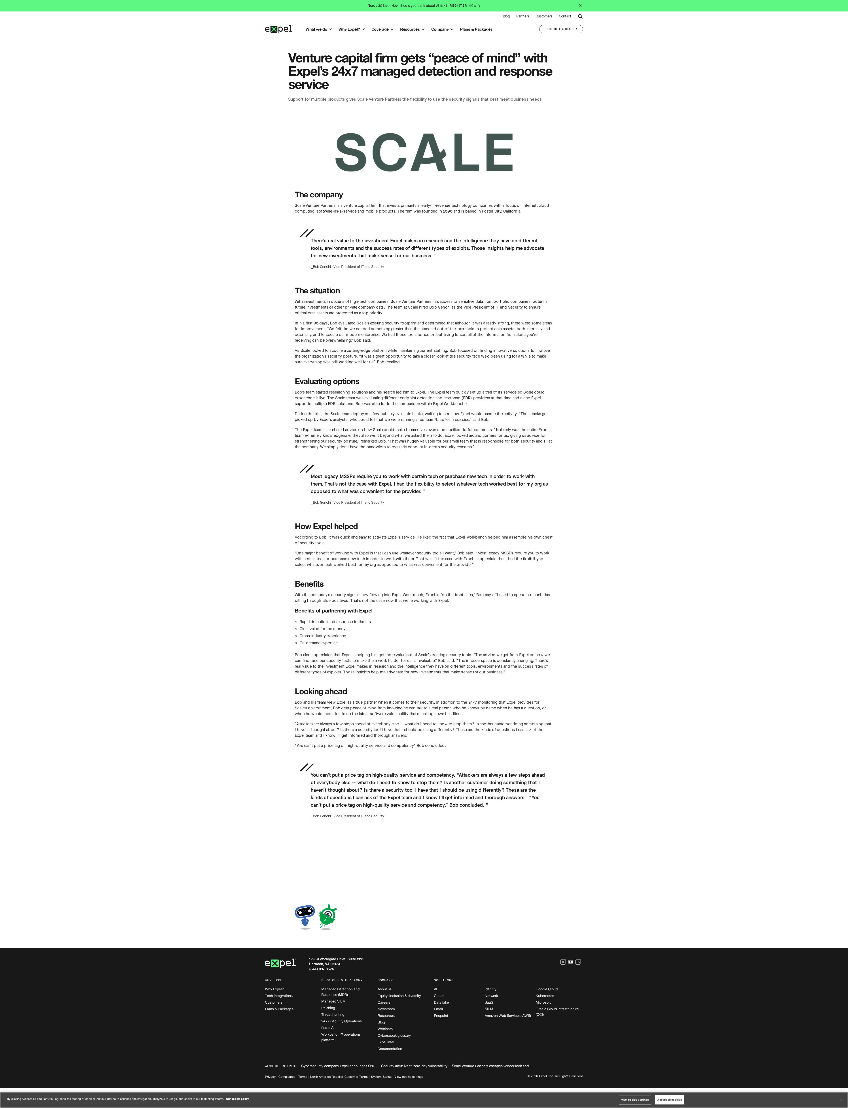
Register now (463, 6)
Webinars (385, 1029)
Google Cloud (547, 989)
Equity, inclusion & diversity (399, 995)
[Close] (841, 1099)
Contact (565, 16)
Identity (490, 989)
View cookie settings (408, 1076)
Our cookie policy (237, 1099)
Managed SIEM (333, 1001)
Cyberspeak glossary (394, 1035)
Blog (506, 16)
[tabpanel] (424, 252)
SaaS (489, 1002)
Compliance (287, 1076)
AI (435, 989)
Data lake (441, 1002)
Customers (544, 16)
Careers (384, 1002)
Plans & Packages (279, 1009)
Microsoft (543, 1002)
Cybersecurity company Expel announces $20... (339, 1066)
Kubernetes (545, 995)
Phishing (328, 1008)
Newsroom (386, 1009)
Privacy (270, 1076)
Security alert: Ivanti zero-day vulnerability (414, 1066)
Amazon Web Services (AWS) (508, 1015)
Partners (522, 16)
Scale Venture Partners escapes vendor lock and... (491, 1066)
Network (491, 995)
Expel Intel (386, 1042)
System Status (381, 1076)
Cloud (438, 995)
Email (438, 1009)
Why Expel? (274, 989)
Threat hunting (332, 1014)
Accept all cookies (669, 1100)
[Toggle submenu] (330, 29)
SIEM (489, 1009)
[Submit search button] (580, 16)
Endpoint (441, 1015)
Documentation (390, 1048)
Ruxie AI (327, 1027)
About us (385, 989)
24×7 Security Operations (341, 1021)
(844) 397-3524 (321, 969)
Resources (386, 1015)
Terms (302, 1076)
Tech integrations (279, 995)
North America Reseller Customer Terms (339, 1076)
